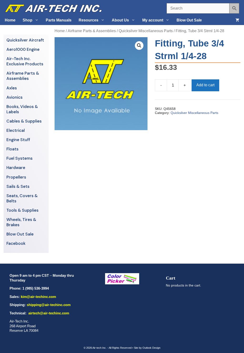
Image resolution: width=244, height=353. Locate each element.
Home (10, 20)
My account (152, 20)
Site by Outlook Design (147, 347)
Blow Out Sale (189, 20)
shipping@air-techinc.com (49, 305)
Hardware (15, 167)
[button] (139, 45)
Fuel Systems (19, 158)
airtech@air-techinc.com (48, 313)
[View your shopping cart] (237, 20)
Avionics (14, 97)
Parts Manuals (58, 20)
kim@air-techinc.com (38, 297)
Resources (88, 20)
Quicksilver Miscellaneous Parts (146, 31)
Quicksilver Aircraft (25, 40)
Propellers (16, 177)
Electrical (15, 130)
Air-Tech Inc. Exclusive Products (24, 61)
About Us (120, 20)
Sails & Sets (18, 186)
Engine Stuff (18, 139)
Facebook (15, 243)
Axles (11, 88)
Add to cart (205, 85)
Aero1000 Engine (23, 49)
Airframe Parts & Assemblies (92, 31)
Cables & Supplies (24, 121)
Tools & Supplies (22, 210)
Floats (12, 149)
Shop (27, 20)
